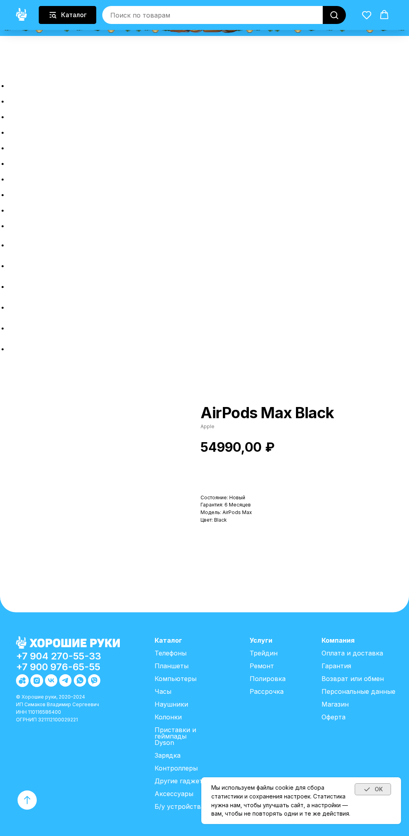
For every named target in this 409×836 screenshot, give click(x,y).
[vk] (14, 286)
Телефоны (171, 653)
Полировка (42, 177)
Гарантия (336, 666)
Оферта (333, 717)
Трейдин (34, 145)
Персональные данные (358, 691)
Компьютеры (176, 679)
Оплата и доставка (66, 192)
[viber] (14, 349)
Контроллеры (176, 768)
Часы (163, 691)
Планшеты (172, 666)
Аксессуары (174, 794)
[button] (7, 64)
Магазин (335, 704)
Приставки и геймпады (175, 733)
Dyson (164, 743)
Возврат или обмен (67, 208)
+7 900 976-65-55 (58, 667)
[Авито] (14, 245)
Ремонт (31, 161)
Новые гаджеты (57, 99)
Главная (33, 83)
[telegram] (14, 307)
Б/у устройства (179, 806)
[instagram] (14, 265)
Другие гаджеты (181, 781)
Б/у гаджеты (46, 114)
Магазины (38, 223)
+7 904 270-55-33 (58, 656)
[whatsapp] (14, 328)
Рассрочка (41, 130)
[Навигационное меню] (4, 71)
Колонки (168, 717)
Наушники (171, 704)
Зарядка (168, 755)
